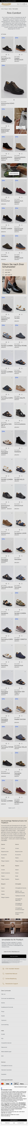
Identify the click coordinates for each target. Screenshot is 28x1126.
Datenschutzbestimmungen (20, 1086)
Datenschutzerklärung (5, 1115)
